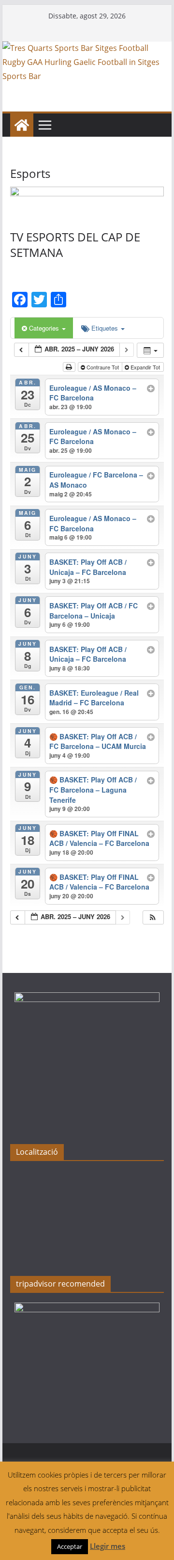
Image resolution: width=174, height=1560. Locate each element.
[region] (86, 198)
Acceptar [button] (69, 1546)
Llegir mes (107, 1546)
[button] (152, 917)
